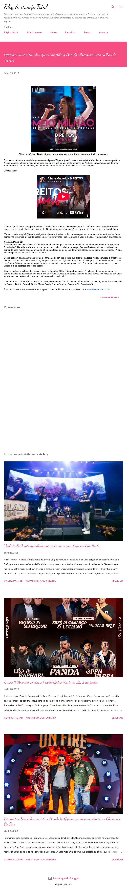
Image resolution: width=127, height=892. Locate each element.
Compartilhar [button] (109, 297)
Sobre (53, 32)
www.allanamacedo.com (98, 289)
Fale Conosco (34, 32)
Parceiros (70, 32)
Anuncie (103, 32)
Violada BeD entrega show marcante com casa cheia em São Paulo (51, 545)
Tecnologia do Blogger (65, 878)
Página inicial (11, 32)
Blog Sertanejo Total (25, 6)
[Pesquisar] (113, 6)
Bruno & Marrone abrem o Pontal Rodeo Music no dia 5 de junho (50, 682)
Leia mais (117, 581)
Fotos (87, 32)
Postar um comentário (40, 581)
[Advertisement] (63, 419)
